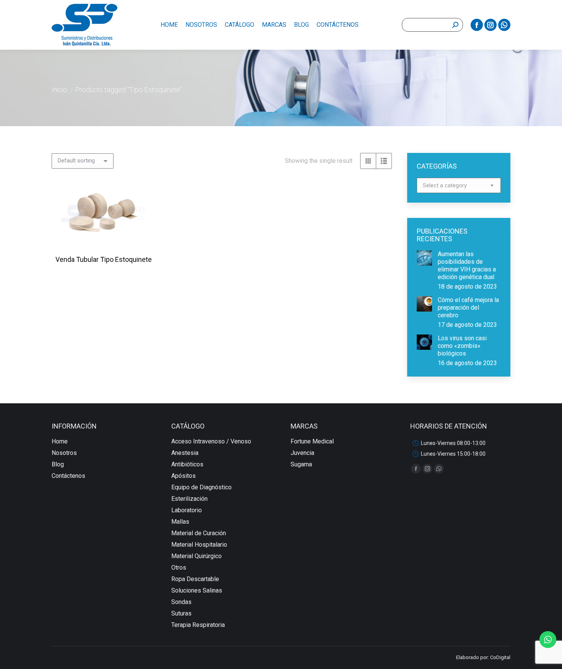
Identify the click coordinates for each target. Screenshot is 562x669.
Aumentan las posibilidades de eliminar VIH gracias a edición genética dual (467, 265)
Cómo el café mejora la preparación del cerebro (468, 307)
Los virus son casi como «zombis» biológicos (462, 345)
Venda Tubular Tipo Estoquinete (103, 259)
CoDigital (500, 657)
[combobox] (459, 185)
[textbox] (445, 185)
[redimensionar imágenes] (424, 258)
